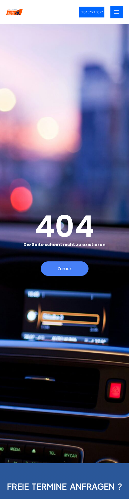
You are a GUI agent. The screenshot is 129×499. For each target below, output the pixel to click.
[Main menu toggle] (116, 12)
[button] (91, 12)
